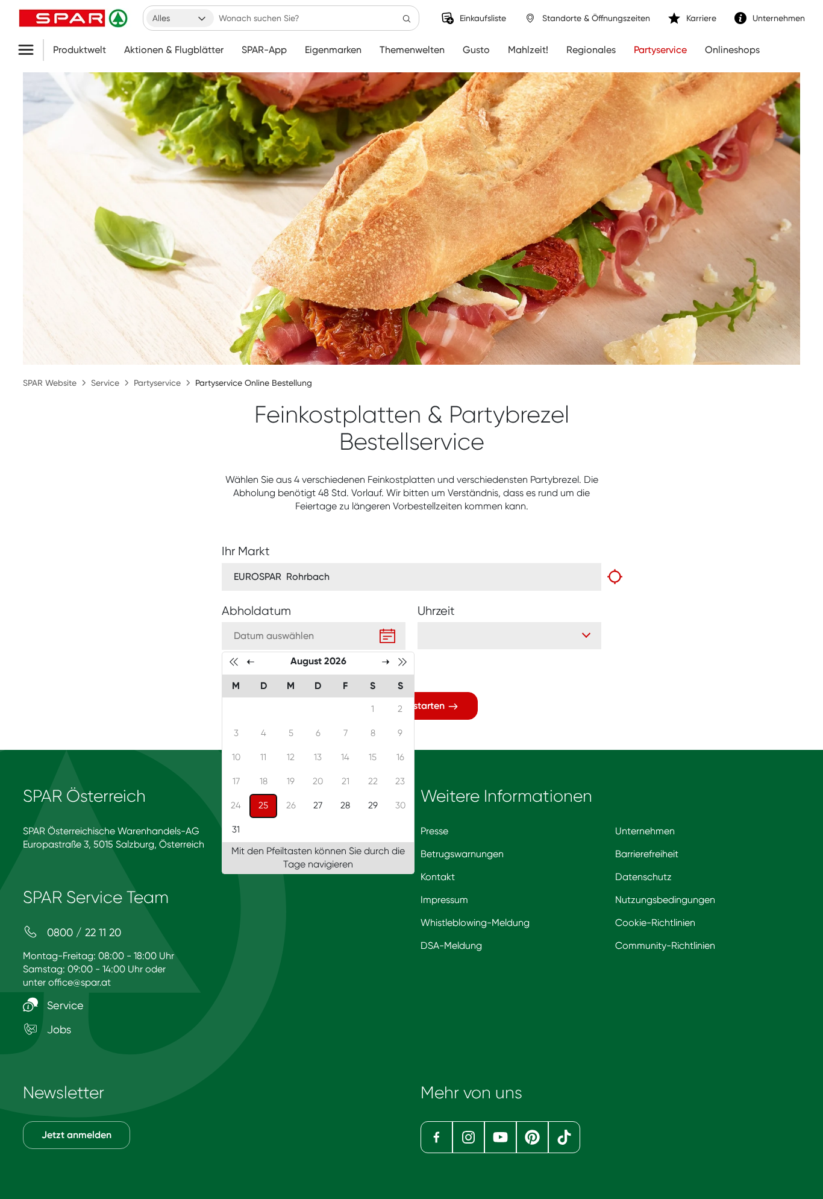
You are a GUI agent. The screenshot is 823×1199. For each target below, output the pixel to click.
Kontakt (438, 877)
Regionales (591, 50)
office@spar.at (79, 982)
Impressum (444, 899)
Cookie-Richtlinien (655, 922)
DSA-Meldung (451, 945)
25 (267, 805)
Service (105, 383)
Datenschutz (643, 877)
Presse (434, 831)
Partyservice (660, 50)
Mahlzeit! (528, 50)
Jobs (57, 1029)
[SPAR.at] (74, 18)
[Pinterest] (532, 1137)
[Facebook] (436, 1137)
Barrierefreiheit (646, 854)
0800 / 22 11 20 (82, 932)
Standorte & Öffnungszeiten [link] (596, 18)
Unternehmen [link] (779, 18)
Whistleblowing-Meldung (475, 922)
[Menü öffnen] (30, 50)
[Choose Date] (387, 636)
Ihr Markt (246, 551)
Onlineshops (732, 50)
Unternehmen (645, 831)
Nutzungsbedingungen (665, 899)
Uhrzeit (436, 611)
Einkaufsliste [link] (483, 18)
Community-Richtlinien (665, 945)
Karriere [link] (701, 18)
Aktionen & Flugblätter (174, 50)
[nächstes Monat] (385, 661)
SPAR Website (50, 383)
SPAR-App (264, 50)
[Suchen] (407, 18)
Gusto (476, 50)
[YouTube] (500, 1137)
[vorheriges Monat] (250, 661)
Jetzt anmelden (76, 1135)
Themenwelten (412, 50)
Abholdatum (256, 611)
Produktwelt (79, 50)
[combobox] (180, 18)
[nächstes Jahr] (402, 661)
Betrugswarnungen (462, 854)
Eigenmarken (333, 50)
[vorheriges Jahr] (234, 661)
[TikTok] (564, 1137)
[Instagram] (468, 1137)
